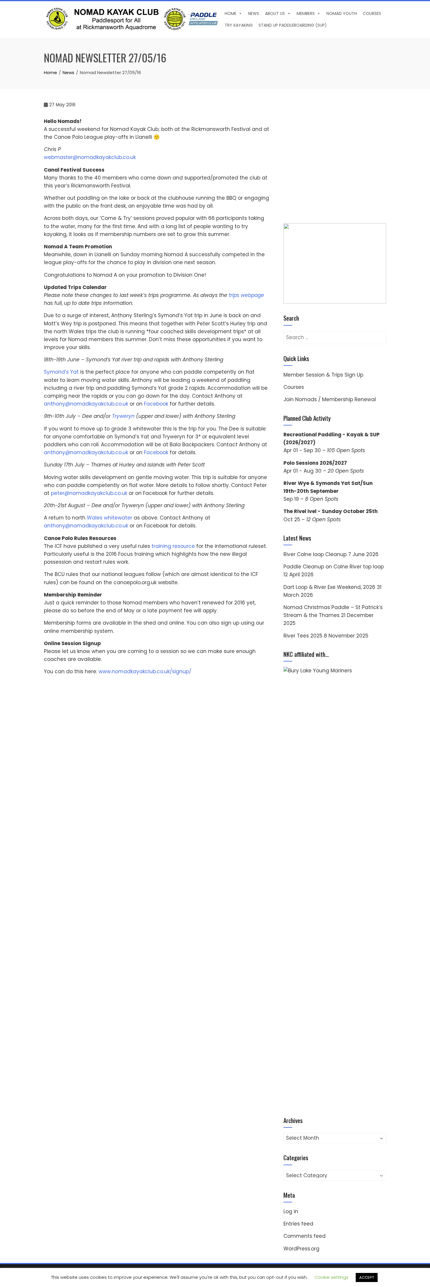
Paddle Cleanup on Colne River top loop (333, 566)
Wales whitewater (109, 517)
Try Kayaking (239, 25)
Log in (290, 1211)
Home (230, 13)
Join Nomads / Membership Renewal (329, 399)
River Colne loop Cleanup (315, 554)
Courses (372, 13)
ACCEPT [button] (366, 1277)
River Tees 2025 (302, 635)
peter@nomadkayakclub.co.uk (89, 493)
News (253, 13)
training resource (173, 546)
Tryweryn (123, 416)
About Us (275, 13)
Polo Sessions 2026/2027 (315, 462)
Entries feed (298, 1223)
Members (306, 13)
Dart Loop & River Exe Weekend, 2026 (329, 587)
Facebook (157, 403)
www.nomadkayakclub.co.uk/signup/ (145, 671)
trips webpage (246, 295)
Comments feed (304, 1236)
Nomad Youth (341, 13)
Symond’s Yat (61, 371)
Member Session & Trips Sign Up (323, 374)
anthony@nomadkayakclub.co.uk (86, 403)
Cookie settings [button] (331, 1277)
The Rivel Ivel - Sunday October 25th (330, 511)
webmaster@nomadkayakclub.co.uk (90, 157)
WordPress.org (301, 1248)
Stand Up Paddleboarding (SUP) (293, 25)
